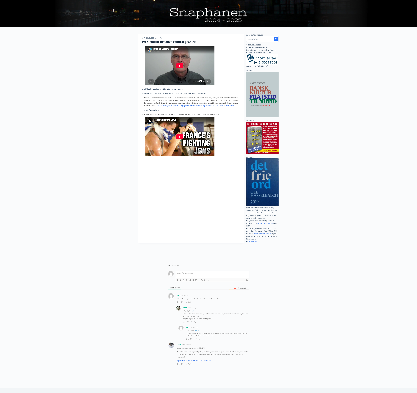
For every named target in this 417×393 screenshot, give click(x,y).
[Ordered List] (189, 280)
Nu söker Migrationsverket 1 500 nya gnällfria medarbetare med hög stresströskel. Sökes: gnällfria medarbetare (196, 105)
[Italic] (180, 280)
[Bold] (177, 280)
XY (193, 311)
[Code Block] (199, 280)
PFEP (197, 331)
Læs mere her (252, 241)
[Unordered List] (192, 280)
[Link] (202, 280)
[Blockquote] (196, 280)
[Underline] (183, 280)
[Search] (276, 39)
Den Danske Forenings (265, 223)
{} (205, 280)
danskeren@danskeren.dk (262, 233)
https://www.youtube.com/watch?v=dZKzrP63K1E (194, 360)
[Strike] (186, 280)
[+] (208, 280)
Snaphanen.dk (208, 13)
